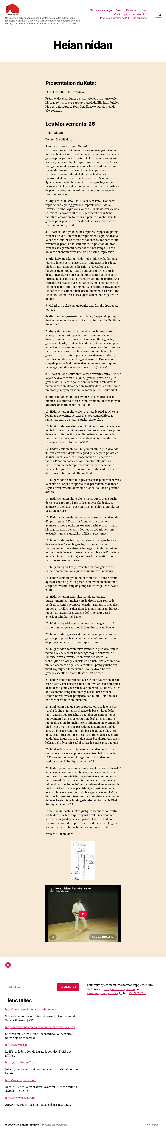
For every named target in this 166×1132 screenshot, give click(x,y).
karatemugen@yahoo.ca (102, 993)
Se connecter (140, 18)
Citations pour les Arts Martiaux (130, 14)
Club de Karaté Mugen (26, 1124)
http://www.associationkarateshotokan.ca (31, 1009)
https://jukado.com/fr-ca (20, 1062)
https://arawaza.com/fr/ (20, 1098)
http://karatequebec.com (20, 1080)
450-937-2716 (137, 993)
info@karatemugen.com (119, 989)
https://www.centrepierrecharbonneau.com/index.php (40, 1027)
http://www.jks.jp (16, 1045)
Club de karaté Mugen (100, 10)
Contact (143, 10)
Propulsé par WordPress (54, 1124)
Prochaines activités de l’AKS (115, 18)
